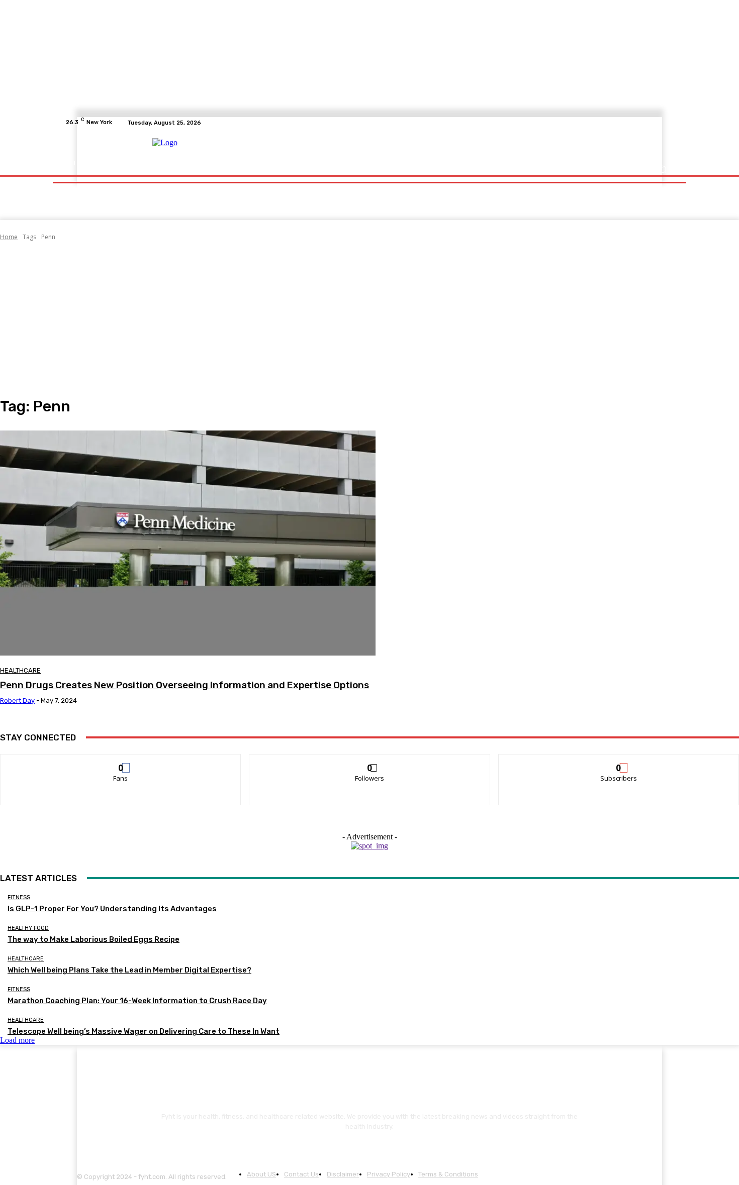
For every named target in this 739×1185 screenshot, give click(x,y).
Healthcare (20, 670)
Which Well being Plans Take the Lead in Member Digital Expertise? (129, 970)
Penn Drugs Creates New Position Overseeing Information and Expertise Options (184, 685)
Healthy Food (28, 928)
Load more (17, 1040)
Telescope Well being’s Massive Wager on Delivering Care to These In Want (144, 1031)
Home (9, 237)
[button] (662, 169)
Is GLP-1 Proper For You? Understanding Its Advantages (112, 908)
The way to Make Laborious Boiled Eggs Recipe (93, 939)
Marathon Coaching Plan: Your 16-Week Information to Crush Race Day (137, 1000)
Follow (370, 762)
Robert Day (17, 700)
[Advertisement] (369, 319)
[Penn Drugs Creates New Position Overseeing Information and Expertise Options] (188, 543)
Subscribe (618, 762)
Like (121, 762)
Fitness (19, 897)
